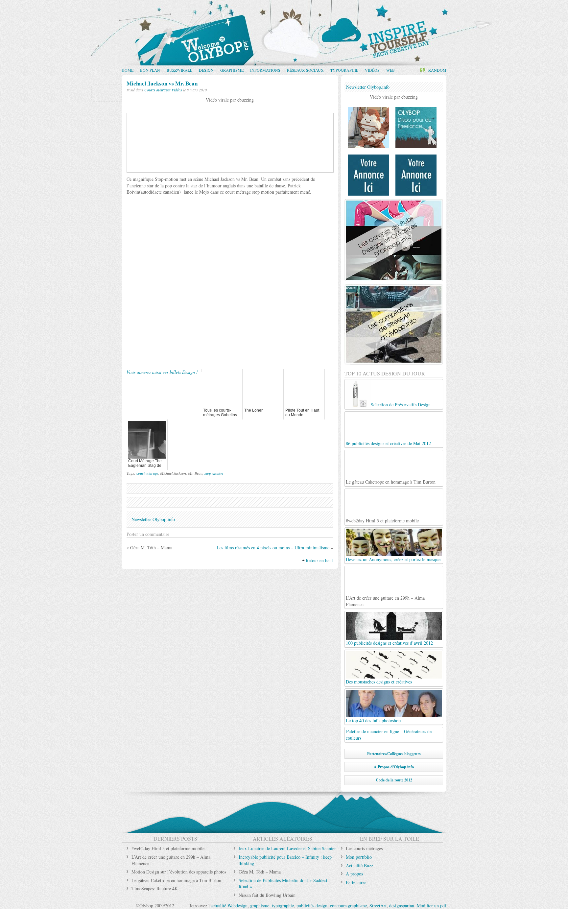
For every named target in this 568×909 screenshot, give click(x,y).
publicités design (311, 905)
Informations (265, 70)
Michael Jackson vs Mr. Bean (162, 83)
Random (437, 70)
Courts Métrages (157, 89)
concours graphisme (348, 905)
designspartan (401, 905)
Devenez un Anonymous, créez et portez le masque (393, 559)
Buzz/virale (179, 70)
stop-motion (213, 473)
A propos (354, 874)
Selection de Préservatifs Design (401, 404)
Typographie (344, 70)
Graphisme (232, 70)
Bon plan (150, 70)
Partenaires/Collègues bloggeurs (394, 753)
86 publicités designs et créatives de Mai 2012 (388, 443)
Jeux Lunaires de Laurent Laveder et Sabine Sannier (287, 848)
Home (127, 70)
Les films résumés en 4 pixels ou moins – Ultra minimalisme (273, 547)
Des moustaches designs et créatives (379, 682)
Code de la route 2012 (394, 780)
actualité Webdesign (229, 905)
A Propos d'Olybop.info (394, 767)
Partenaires (356, 882)
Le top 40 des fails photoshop (373, 720)
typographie (283, 905)
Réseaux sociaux (305, 70)
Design (206, 70)
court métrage (147, 473)
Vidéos (372, 70)
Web (390, 70)
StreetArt (378, 905)
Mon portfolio (359, 857)
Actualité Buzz (359, 865)
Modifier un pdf (431, 905)
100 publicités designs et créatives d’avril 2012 (389, 643)
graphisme (259, 905)
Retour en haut (319, 560)
